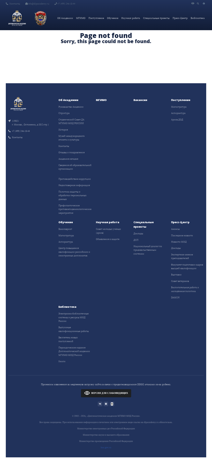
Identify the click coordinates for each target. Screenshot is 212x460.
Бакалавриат (65, 229)
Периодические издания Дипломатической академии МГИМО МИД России (74, 351)
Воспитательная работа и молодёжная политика (185, 289)
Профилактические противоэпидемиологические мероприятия (74, 209)
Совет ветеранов (180, 281)
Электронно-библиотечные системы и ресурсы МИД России (73, 317)
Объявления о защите (107, 239)
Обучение (112, 18)
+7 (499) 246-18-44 (66, 3)
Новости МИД (179, 241)
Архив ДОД (177, 119)
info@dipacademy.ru (38, 3)
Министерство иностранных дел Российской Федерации (106, 428)
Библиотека (198, 18)
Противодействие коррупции (74, 179)
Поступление (96, 18)
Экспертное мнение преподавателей (182, 256)
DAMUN (175, 297)
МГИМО (80, 18)
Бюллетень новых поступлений (68, 339)
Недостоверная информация (74, 185)
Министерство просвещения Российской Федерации (106, 441)
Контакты (14, 3)
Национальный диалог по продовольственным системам (147, 250)
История (63, 129)
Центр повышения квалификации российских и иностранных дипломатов (74, 251)
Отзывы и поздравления (71, 152)
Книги (61, 361)
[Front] (18, 103)
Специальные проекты (156, 18)
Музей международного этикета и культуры (71, 137)
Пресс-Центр (180, 18)
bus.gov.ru (106, 447)
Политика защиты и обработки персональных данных (72, 195)
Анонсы (175, 229)
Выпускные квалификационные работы (73, 329)
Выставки (176, 274)
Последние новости (182, 235)
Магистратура (178, 106)
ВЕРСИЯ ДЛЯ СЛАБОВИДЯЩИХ (109, 393)
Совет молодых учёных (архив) (108, 230)
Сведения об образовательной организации (74, 167)
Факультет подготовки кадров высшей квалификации (187, 266)
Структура (64, 113)
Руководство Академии (70, 106)
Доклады (138, 233)
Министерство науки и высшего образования (106, 434)
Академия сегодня (68, 159)
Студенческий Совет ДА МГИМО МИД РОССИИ (71, 121)
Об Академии (65, 18)
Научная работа (130, 18)
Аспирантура (178, 113)
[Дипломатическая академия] (17, 18)
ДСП (135, 240)
